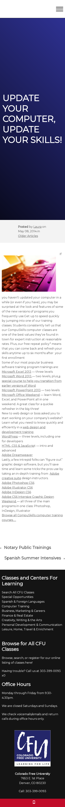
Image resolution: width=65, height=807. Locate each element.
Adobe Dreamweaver (17, 455)
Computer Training (15, 606)
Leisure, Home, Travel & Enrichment (27, 629)
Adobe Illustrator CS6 (17, 487)
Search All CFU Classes (18, 592)
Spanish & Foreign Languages (23, 601)
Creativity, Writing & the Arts (22, 620)
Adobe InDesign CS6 (16, 492)
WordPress (10, 436)
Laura (37, 226)
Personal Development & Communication (32, 625)
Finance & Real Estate (17, 615)
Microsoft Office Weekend (21, 395)
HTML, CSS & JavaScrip (18, 445)
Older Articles (28, 236)
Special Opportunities (17, 597)
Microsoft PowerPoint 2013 (21, 390)
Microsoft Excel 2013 (16, 371)
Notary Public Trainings (27, 547)
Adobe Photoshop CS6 (18, 483)
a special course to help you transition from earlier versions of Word (32, 381)
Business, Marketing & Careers (23, 611)
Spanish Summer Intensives (33, 558)
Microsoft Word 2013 (17, 376)
